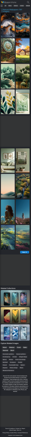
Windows (11, 347)
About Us (19, 430)
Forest (19, 347)
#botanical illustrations (8, 370)
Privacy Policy (6, 432)
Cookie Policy (13, 432)
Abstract (16, 5)
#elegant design (23, 356)
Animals (22, 5)
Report (23, 428)
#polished (5, 362)
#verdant (15, 356)
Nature (10, 5)
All (5, 5)
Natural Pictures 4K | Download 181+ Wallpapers (8, 2)
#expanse (5, 367)
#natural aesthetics (21, 354)
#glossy (5, 359)
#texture (11, 359)
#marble (20, 362)
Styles (25, 347)
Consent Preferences (23, 432)
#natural (5, 365)
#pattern (23, 365)
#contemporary (6, 356)
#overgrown (13, 362)
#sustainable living (13, 365)
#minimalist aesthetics (8, 354)
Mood (12, 350)
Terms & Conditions (10, 428)
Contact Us (18, 428)
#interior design (13, 367)
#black (21, 367)
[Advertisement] (15, 131)
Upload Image (12, 430)
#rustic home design (20, 359)
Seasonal (5, 350)
